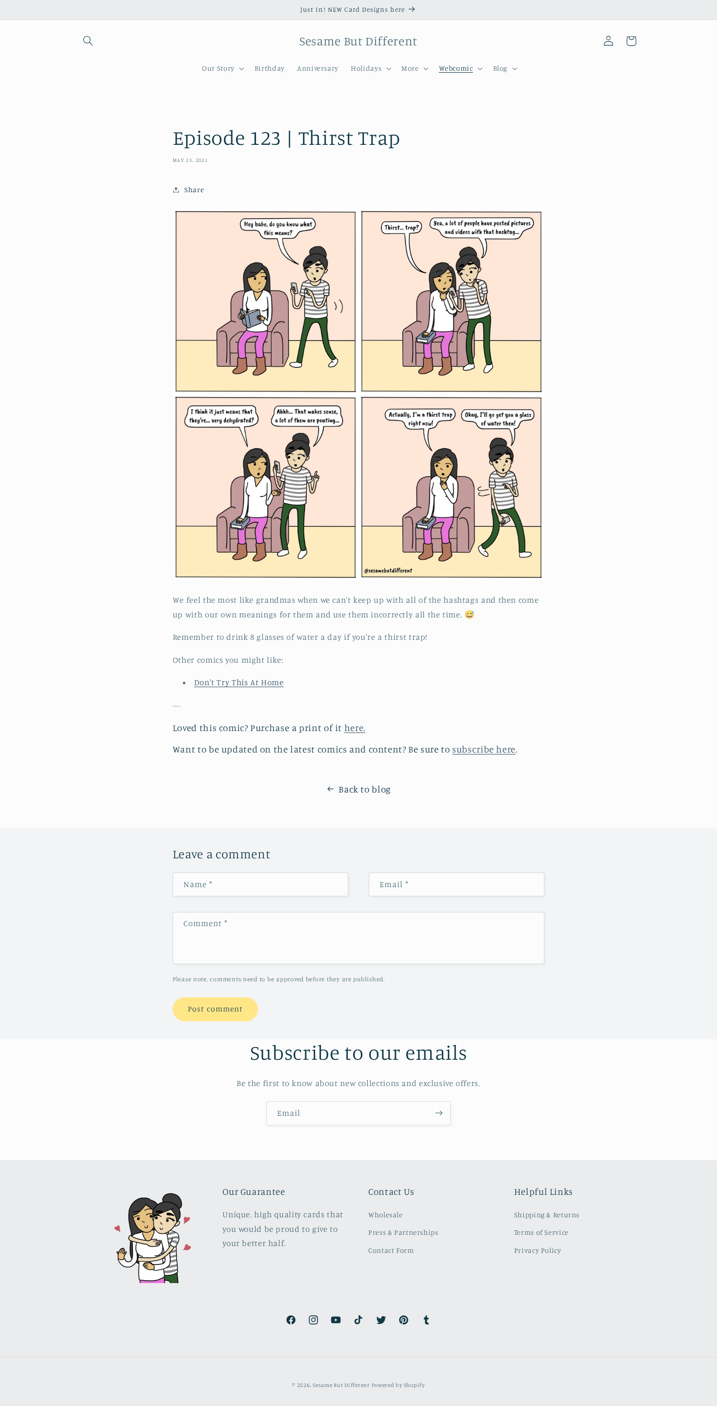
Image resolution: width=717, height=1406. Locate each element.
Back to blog (365, 788)
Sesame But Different (341, 1385)
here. (354, 727)
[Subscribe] (439, 1113)
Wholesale (385, 1214)
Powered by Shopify (398, 1385)
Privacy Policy (537, 1250)
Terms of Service (541, 1232)
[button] (88, 41)
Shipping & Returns (546, 1214)
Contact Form (391, 1250)
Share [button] (194, 189)
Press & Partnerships (403, 1232)
